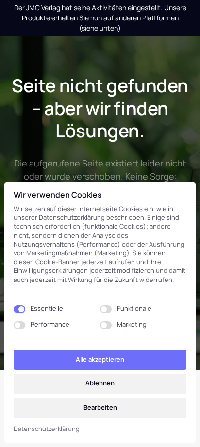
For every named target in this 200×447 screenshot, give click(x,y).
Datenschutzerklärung (47, 429)
